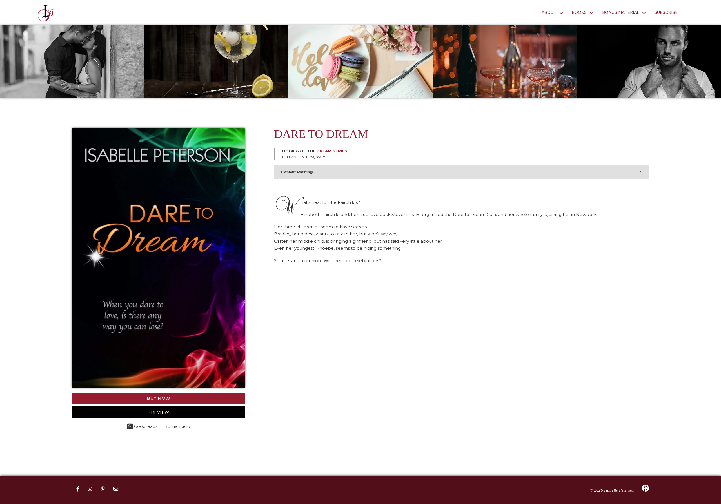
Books (579, 12)
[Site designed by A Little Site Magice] (645, 487)
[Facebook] (78, 489)
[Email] (116, 489)
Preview (159, 412)
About (549, 12)
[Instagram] (90, 489)
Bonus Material (620, 12)
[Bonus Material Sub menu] (644, 13)
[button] (461, 172)
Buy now (158, 398)
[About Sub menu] (561, 13)
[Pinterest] (103, 489)
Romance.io (177, 426)
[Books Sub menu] (591, 13)
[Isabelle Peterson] (46, 13)
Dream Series (332, 151)
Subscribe (666, 12)
